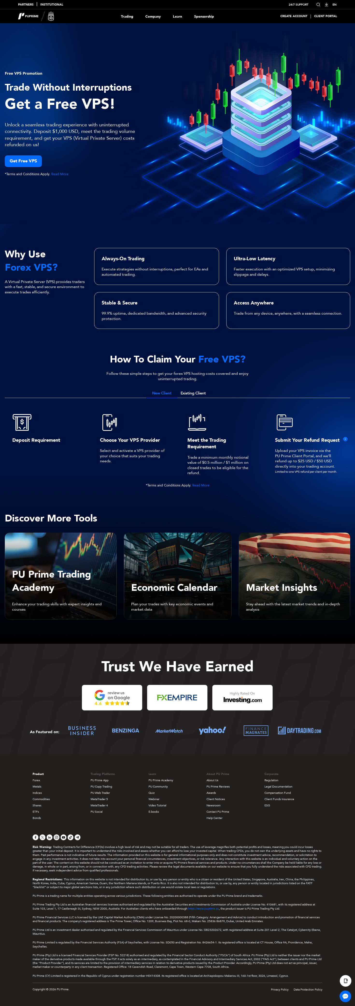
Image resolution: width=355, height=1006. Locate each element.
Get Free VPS (23, 161)
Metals (37, 787)
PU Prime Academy (161, 780)
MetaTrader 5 (99, 799)
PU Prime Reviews (218, 787)
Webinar (154, 799)
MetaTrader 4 (99, 805)
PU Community (158, 787)
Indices (37, 793)
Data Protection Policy (308, 990)
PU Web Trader (100, 793)
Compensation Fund (277, 793)
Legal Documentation (278, 787)
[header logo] (36, 16)
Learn (177, 16)
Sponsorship (204, 16)
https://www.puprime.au (203, 909)
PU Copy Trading (101, 787)
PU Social (97, 812)
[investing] (242, 700)
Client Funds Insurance (279, 799)
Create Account (293, 16)
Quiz (152, 793)
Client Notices (215, 799)
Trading (127, 16)
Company (153, 16)
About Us (212, 780)
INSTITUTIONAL (51, 5)
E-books (154, 812)
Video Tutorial (157, 805)
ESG (267, 805)
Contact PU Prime (217, 812)
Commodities (41, 799)
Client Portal (325, 16)
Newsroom (213, 805)
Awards (211, 793)
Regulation (271, 780)
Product (38, 774)
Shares (37, 805)
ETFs (36, 812)
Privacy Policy (280, 990)
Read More (59, 174)
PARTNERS (26, 5)
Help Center (214, 818)
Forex (36, 780)
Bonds (37, 818)
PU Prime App (99, 780)
